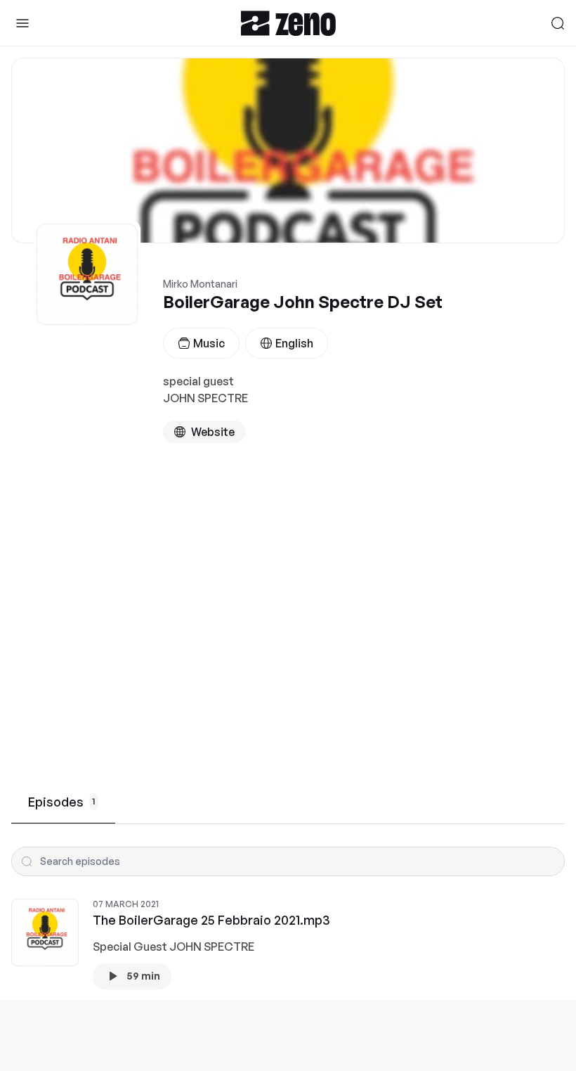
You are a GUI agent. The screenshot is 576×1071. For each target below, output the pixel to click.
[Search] (557, 23)
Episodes (62, 801)
